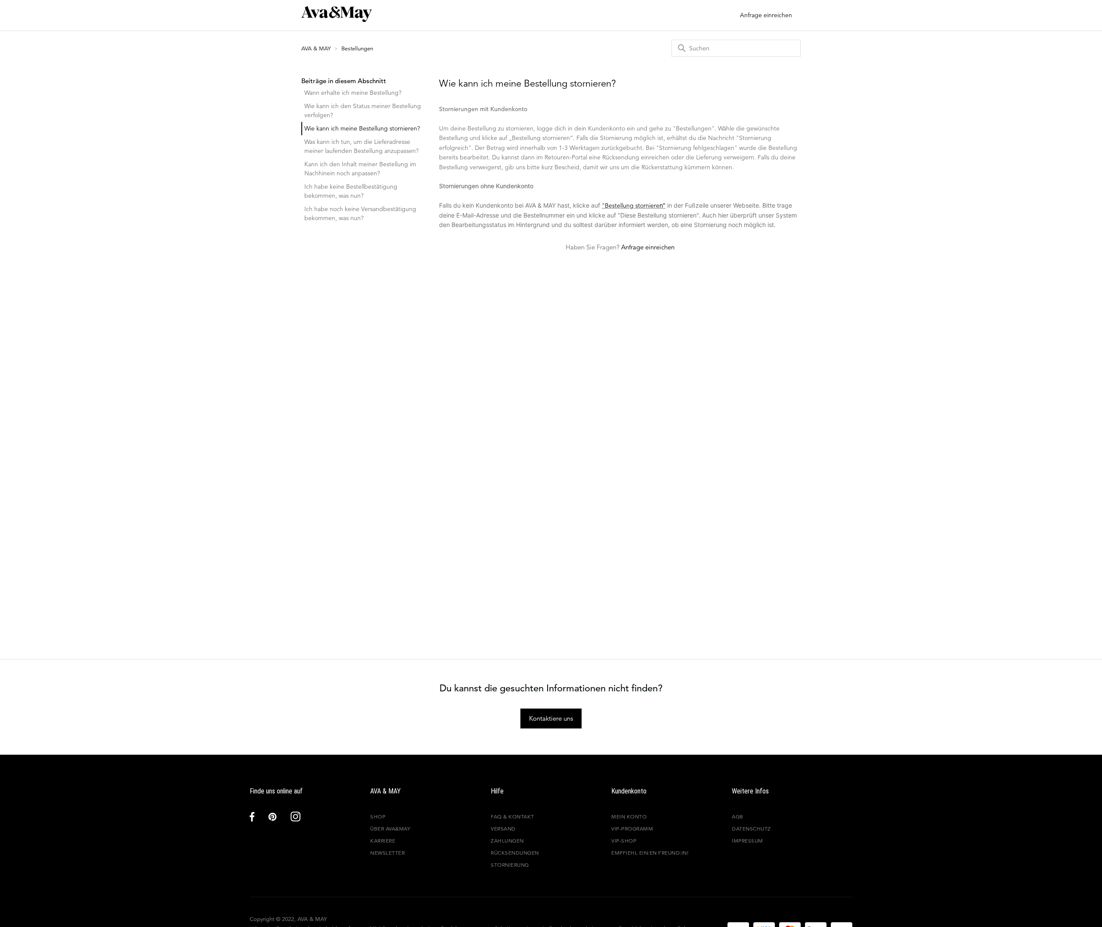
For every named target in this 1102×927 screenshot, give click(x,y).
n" (662, 205)
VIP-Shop (623, 840)
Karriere (382, 840)
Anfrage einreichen (766, 15)
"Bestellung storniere (630, 205)
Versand (503, 828)
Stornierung (510, 865)
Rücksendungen (515, 852)
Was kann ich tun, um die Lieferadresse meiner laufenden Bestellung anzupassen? (361, 146)
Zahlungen (507, 840)
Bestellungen (357, 48)
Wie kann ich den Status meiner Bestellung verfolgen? (362, 110)
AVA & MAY (316, 48)
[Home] (336, 20)
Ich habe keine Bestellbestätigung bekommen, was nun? (350, 191)
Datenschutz (751, 828)
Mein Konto (629, 816)
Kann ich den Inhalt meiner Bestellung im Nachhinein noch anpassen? (360, 168)
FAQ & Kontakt (512, 816)
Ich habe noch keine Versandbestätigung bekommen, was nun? (360, 213)
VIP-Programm (632, 828)
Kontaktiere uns (551, 718)
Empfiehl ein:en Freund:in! (649, 852)
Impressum (747, 840)
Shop (377, 816)
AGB (737, 816)
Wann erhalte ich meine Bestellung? (353, 92)
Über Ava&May (390, 828)
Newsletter (387, 852)
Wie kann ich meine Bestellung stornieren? (362, 128)
